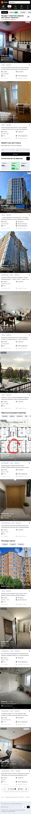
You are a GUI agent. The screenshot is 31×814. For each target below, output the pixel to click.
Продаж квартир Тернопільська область (14, 797)
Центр (3, 64)
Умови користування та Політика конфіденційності (11, 803)
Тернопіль (8, 64)
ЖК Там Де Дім (5, 463)
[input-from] (8, 150)
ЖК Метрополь (5, 651)
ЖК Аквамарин (5, 711)
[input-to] (23, 150)
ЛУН (2, 797)
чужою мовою (5, 806)
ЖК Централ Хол (5, 771)
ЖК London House (6, 523)
